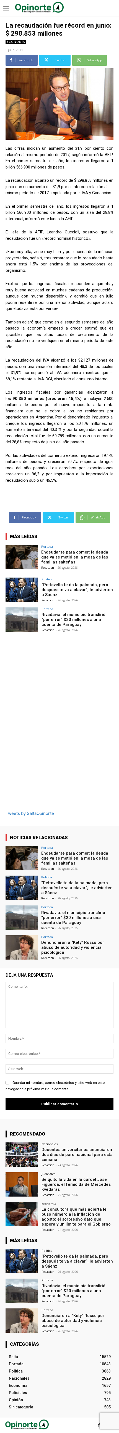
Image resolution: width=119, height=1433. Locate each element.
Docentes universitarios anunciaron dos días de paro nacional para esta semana (77, 1154)
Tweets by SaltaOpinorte (30, 813)
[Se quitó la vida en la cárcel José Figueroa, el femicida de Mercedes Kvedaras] (22, 1184)
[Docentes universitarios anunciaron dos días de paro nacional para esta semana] (22, 1154)
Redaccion (47, 568)
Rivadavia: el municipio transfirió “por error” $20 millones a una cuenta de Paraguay (73, 619)
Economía (16, 42)
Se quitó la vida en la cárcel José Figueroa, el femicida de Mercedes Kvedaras (76, 1184)
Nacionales (50, 1143)
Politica (47, 579)
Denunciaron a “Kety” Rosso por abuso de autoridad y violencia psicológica (72, 947)
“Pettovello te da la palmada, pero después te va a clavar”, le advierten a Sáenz (77, 589)
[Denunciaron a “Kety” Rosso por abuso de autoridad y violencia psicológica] (22, 947)
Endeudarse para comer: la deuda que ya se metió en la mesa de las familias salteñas (74, 557)
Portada (47, 546)
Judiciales (48, 1173)
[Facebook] (99, 1425)
